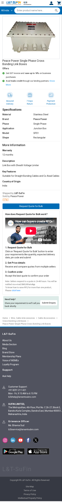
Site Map (30, 486)
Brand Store (8, 352)
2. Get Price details (15, 263)
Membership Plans (11, 356)
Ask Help (6, 376)
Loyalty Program (10, 364)
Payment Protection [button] (50, 102)
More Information (13, 145)
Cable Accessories (46, 318)
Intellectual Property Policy (30, 498)
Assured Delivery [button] (10, 102)
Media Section (9, 344)
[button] (59, 3)
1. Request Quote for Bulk (18, 247)
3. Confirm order (14, 272)
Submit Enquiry (49, 303)
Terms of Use (30, 490)
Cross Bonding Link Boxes (14, 321)
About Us (7, 340)
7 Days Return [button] (30, 102)
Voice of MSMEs (10, 360)
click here (16, 290)
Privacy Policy (30, 494)
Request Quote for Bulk (31, 206)
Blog (4, 348)
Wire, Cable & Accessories (23, 318)
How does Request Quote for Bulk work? (26, 214)
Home (5, 318)
